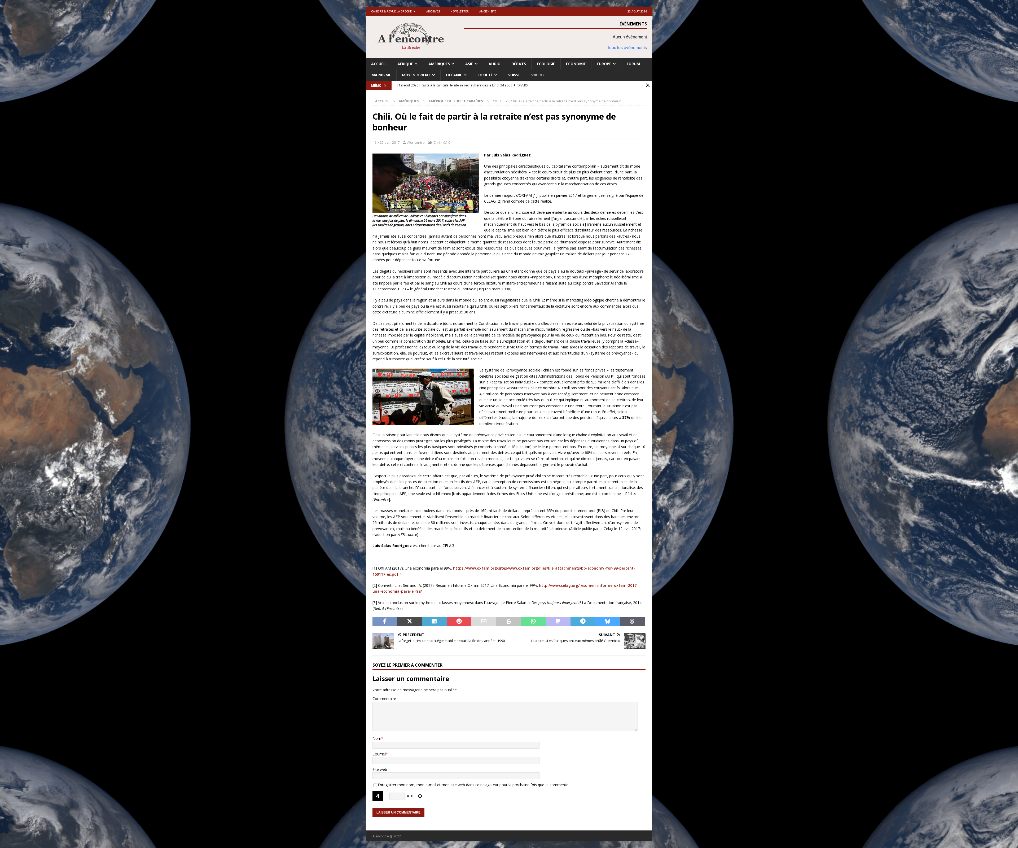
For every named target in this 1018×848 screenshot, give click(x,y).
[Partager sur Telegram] (583, 622)
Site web (379, 769)
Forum (633, 63)
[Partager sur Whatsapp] (533, 622)
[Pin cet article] (459, 622)
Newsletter (459, 11)
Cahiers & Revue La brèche (391, 11)
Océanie (454, 74)
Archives (433, 11)
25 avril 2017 (390, 142)
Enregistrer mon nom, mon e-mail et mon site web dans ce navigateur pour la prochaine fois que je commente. (473, 784)
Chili (436, 142)
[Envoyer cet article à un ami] (483, 622)
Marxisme (381, 74)
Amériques (439, 63)
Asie (469, 63)
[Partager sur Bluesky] (607, 622)
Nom (376, 738)
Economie (576, 63)
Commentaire (384, 698)
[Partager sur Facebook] (384, 622)
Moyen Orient (416, 74)
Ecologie (546, 63)
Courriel (379, 754)
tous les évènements (627, 47)
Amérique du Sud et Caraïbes (455, 101)
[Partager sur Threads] (632, 622)
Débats (518, 63)
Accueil (379, 63)
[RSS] (647, 85)
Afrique (405, 63)
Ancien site (487, 11)
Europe (604, 63)
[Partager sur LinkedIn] (434, 622)
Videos (538, 74)
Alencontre (416, 142)
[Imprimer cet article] (508, 622)
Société (485, 74)
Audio (495, 63)
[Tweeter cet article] (409, 622)
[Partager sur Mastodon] (558, 622)
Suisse (514, 74)
